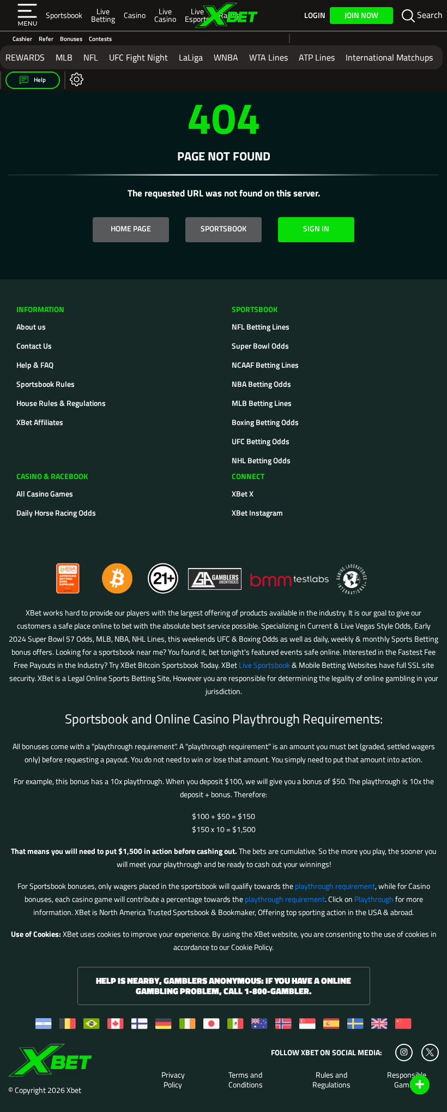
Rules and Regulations (331, 1080)
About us (31, 326)
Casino (135, 15)
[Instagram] (404, 1052)
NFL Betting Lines (260, 326)
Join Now (361, 15)
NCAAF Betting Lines (265, 364)
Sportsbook (64, 15)
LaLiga (191, 57)
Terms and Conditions (245, 1080)
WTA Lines (268, 57)
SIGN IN (316, 228)
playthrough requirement (335, 886)
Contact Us (34, 345)
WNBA (226, 57)
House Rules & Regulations (61, 403)
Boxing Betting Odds (265, 422)
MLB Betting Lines (262, 403)
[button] (27, 15)
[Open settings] (74, 78)
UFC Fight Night (138, 57)
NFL (90, 57)
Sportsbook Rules (45, 384)
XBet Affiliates (39, 422)
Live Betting (103, 15)
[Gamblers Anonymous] (215, 573)
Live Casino (165, 15)
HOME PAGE (131, 228)
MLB (64, 57)
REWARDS (25, 57)
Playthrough (374, 899)
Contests (100, 38)
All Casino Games (44, 493)
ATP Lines (317, 57)
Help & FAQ (34, 364)
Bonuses (71, 38)
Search (429, 14)
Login (314, 15)
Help (39, 79)
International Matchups (389, 57)
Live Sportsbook (264, 665)
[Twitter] (430, 1052)
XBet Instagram (257, 512)
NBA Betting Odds (261, 384)
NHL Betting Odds (261, 460)
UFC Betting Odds (260, 441)
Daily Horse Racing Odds (56, 512)
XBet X (242, 493)
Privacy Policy (173, 1080)
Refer (46, 38)
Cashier (22, 38)
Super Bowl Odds (260, 345)
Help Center (407, 1085)
